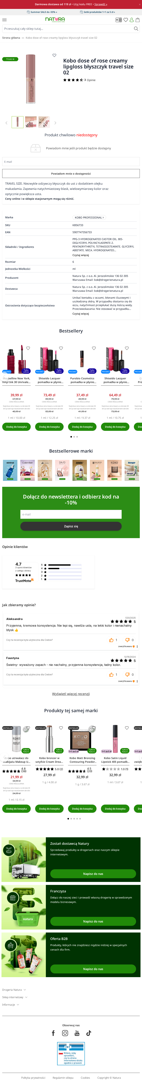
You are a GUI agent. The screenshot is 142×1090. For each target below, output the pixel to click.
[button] (113, 640)
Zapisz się (71, 526)
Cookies (85, 1077)
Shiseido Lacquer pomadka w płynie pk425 (49, 380)
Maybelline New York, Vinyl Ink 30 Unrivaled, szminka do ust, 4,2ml (16, 380)
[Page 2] (74, 437)
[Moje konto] (131, 20)
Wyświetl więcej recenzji (71, 694)
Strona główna (11, 37)
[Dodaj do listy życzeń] (28, 348)
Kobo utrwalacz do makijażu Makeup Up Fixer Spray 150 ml (16, 760)
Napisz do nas (93, 874)
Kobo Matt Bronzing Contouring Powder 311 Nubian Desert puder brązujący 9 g (82, 760)
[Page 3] (77, 437)
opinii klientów (23, 569)
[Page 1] (71, 437)
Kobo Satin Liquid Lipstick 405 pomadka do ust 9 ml (115, 760)
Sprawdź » (100, 4)
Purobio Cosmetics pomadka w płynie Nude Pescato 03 (82, 380)
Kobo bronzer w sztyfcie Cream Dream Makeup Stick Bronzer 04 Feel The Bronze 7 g (49, 760)
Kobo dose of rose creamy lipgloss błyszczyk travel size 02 (61, 37)
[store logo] (55, 19)
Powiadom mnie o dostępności (71, 173)
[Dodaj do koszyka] (16, 427)
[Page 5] (80, 818)
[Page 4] (77, 818)
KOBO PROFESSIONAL (88, 217)
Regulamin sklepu (63, 1077)
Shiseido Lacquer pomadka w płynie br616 (115, 380)
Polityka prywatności (33, 1077)
